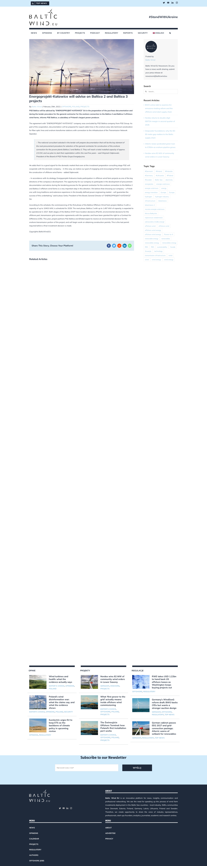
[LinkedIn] (67, 808)
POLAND (76, 106)
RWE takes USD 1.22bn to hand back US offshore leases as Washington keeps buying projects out (164, 682)
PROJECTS (84, 106)
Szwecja (148, 251)
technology (158, 251)
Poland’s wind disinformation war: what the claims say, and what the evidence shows (62, 702)
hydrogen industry (162, 197)
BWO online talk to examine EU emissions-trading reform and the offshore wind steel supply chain (159, 108)
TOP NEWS (169, 714)
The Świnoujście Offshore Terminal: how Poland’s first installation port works (113, 726)
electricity (169, 180)
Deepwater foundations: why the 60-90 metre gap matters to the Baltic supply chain (160, 134)
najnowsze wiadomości (154, 218)
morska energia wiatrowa (154, 209)
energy (163, 188)
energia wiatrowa (163, 184)
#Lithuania (160, 175)
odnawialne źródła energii (154, 222)
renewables (165, 239)
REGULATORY (45, 735)
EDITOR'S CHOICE (56, 686)
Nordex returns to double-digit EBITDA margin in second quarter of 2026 (160, 121)
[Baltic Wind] (151, 42)
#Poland (170, 175)
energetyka (149, 184)
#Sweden (148, 180)
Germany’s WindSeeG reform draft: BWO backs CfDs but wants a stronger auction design (165, 703)
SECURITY (68, 712)
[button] (170, 33)
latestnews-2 (150, 205)
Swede (172, 247)
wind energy (156, 260)
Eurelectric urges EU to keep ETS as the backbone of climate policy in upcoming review (60, 726)
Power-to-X (168, 234)
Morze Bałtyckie (151, 213)
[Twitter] (60, 808)
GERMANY (104, 686)
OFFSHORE (66, 106)
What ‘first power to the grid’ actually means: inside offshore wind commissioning (112, 700)
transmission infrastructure (155, 255)
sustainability (162, 247)
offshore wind (150, 226)
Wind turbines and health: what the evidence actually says (60, 679)
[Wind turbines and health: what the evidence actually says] (37, 682)
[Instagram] (71, 808)
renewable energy (151, 239)
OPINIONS (69, 686)
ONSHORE (114, 686)
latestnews (162, 201)
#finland (159, 171)
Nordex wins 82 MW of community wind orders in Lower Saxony (112, 679)
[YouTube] (64, 808)
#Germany (149, 175)
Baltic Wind (37, 106)
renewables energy (152, 243)
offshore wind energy (153, 230)
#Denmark (149, 171)
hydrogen (148, 197)
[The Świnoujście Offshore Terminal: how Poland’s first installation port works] (89, 728)
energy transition (151, 192)
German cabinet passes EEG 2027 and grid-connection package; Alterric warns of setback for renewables (164, 728)
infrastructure (150, 201)
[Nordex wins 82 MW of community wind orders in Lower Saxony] (89, 682)
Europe (163, 192)
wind (170, 255)
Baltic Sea (158, 180)
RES (146, 247)
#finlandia (168, 171)
